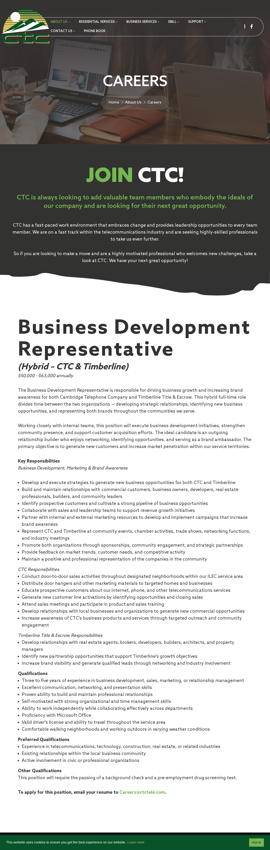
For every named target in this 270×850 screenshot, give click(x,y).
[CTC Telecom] (25, 26)
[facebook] (251, 26)
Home (114, 102)
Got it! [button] (256, 842)
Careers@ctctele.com (142, 792)
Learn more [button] (135, 842)
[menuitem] (60, 22)
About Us (133, 102)
